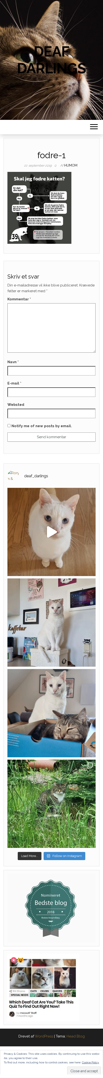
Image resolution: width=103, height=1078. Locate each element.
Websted (15, 404)
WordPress (44, 1036)
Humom (70, 165)
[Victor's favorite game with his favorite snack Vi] (51, 532)
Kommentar (19, 299)
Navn (13, 362)
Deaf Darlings (51, 60)
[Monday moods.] (51, 713)
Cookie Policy (90, 1062)
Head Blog (76, 1036)
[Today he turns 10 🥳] (51, 622)
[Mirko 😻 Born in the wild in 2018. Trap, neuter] (51, 804)
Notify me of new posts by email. (41, 426)
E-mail (14, 383)
